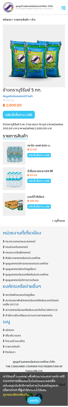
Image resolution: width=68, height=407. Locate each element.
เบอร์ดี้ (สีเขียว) (35, 197)
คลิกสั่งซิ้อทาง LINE (18, 114)
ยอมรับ (34, 400)
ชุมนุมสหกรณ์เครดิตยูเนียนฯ (20, 269)
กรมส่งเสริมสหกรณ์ (16, 247)
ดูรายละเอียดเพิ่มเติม (16, 394)
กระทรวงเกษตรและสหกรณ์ (20, 242)
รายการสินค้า (21, 20)
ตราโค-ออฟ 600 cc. (39, 146)
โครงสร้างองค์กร (15, 341)
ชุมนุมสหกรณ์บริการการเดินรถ (22, 280)
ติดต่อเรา (10, 352)
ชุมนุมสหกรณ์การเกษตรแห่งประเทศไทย (26, 264)
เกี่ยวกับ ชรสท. (13, 336)
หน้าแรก (7, 20)
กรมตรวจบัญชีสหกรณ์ (17, 253)
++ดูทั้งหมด (58, 220)
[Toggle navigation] (63, 8)
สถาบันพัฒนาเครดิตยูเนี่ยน (20, 295)
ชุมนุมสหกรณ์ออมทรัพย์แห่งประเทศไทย (26, 275)
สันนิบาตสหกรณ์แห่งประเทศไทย (22, 258)
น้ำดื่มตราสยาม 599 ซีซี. (40, 171)
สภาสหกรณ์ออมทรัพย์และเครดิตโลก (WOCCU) (31, 310)
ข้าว (33, 20)
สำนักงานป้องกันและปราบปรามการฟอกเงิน (28, 315)
